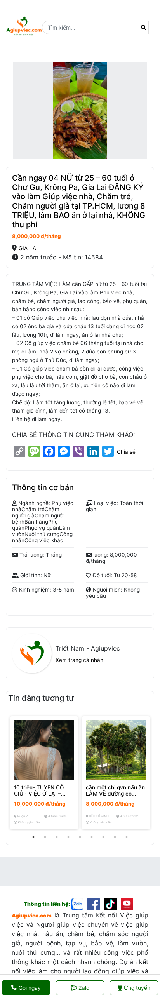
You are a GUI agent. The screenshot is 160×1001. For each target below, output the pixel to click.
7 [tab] (103, 837)
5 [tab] (80, 837)
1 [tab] (33, 837)
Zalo (83, 988)
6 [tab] (92, 837)
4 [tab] (68, 837)
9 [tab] (126, 837)
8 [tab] (115, 837)
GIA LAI (28, 248)
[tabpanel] (44, 772)
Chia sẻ (126, 452)
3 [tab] (57, 837)
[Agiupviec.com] (79, 904)
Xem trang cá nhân (79, 660)
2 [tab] (45, 837)
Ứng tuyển (136, 988)
